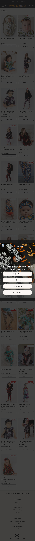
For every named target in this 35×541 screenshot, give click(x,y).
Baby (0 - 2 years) (17, 274)
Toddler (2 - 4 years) (17, 280)
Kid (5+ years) (17, 286)
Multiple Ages (17, 292)
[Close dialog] (3, 245)
